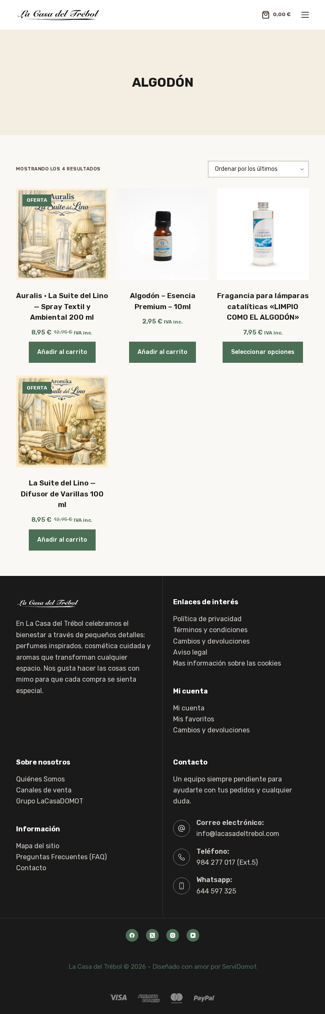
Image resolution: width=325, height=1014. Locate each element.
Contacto (31, 868)
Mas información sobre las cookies (227, 663)
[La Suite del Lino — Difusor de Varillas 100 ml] (62, 421)
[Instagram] (172, 935)
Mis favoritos (193, 719)
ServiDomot (239, 966)
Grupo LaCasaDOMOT (49, 801)
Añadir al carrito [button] (62, 352)
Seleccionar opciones (263, 352)
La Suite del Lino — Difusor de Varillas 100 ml (62, 494)
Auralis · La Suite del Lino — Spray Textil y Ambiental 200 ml (62, 306)
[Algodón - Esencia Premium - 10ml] (162, 234)
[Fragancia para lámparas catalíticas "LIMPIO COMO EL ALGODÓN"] (263, 234)
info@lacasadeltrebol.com (237, 834)
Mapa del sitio (37, 846)
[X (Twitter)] (152, 935)
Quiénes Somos (40, 779)
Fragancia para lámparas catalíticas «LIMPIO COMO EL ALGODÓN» (263, 306)
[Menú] (305, 15)
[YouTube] (193, 935)
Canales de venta (44, 790)
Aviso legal (190, 652)
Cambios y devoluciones (211, 641)
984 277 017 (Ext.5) (227, 862)
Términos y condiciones (210, 630)
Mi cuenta (188, 708)
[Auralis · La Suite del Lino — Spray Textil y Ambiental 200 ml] (62, 234)
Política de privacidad (207, 619)
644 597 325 (216, 891)
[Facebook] (132, 935)
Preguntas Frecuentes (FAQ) (61, 857)
